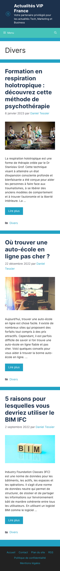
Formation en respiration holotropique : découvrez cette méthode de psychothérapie (28, 89)
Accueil (11, 552)
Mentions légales (30, 563)
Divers (14, 223)
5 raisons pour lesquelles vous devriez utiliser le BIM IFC (29, 409)
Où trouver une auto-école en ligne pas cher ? (27, 249)
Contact (23, 552)
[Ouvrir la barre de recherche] (55, 33)
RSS (50, 552)
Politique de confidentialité (30, 557)
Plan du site (38, 552)
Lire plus (14, 211)
